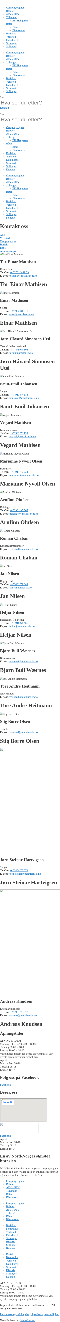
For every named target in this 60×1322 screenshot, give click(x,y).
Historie (10, 1241)
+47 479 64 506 (19, 349)
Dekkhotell (12, 40)
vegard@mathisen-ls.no (22, 436)
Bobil (3, 247)
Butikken (11, 33)
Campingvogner (15, 7)
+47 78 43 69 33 (19, 272)
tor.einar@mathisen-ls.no (23, 275)
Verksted (11, 36)
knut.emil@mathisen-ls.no (24, 397)
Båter (15, 27)
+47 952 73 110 (19, 433)
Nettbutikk (12, 1228)
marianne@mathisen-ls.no (24, 475)
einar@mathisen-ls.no (21, 314)
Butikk (4, 244)
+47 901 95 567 (19, 510)
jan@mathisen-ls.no (20, 587)
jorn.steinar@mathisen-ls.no (25, 873)
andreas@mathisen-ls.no (23, 1015)
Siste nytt (11, 43)
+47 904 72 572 (19, 1011)
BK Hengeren (20, 20)
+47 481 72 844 (19, 584)
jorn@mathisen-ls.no (21, 352)
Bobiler (10, 10)
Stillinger (11, 46)
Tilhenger (11, 17)
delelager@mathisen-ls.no (23, 513)
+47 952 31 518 (19, 311)
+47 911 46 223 (19, 471)
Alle (2, 234)
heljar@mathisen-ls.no (22, 626)
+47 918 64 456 (19, 622)
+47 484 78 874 (19, 870)
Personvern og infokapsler (14, 1314)
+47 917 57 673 (19, 394)
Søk (2, 97)
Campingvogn (8, 241)
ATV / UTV (13, 14)
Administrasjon (8, 250)
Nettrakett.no (27, 1320)
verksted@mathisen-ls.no (23, 548)
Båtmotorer (18, 30)
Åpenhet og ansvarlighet (45, 1314)
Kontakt (10, 169)
